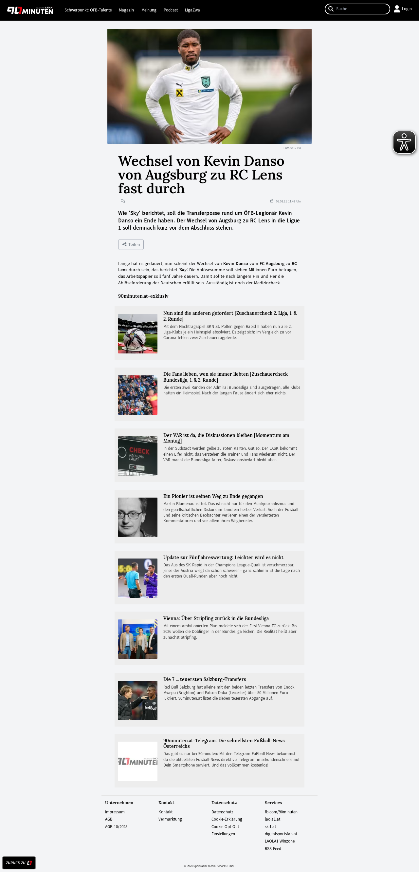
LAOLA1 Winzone (280, 841)
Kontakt (165, 812)
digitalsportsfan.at (281, 834)
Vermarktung (170, 819)
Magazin (126, 10)
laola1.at (272, 819)
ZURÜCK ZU (16, 863)
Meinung (148, 10)
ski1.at (270, 827)
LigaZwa (192, 10)
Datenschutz (222, 812)
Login (407, 9)
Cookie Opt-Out (225, 827)
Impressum (115, 812)
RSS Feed (273, 848)
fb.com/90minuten (281, 812)
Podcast (171, 10)
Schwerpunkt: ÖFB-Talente (88, 10)
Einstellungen (223, 834)
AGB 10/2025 (116, 827)
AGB (109, 819)
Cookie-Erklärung (226, 819)
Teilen (133, 244)
